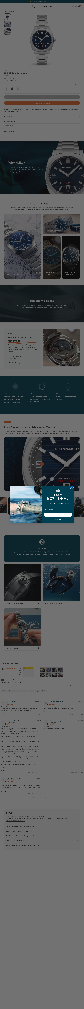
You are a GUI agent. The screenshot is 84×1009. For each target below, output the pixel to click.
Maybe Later (58, 519)
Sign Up (58, 514)
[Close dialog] (71, 487)
